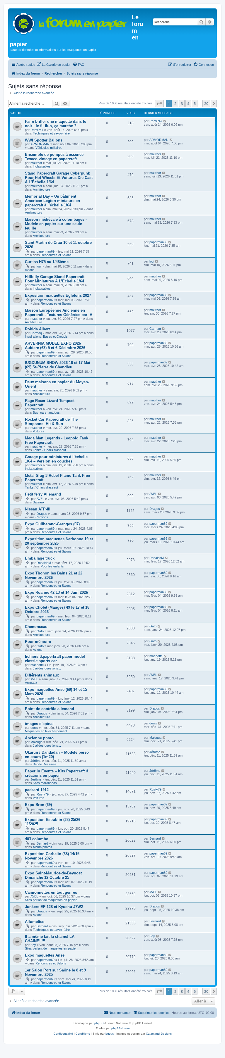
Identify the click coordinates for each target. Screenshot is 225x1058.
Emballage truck (39, 558)
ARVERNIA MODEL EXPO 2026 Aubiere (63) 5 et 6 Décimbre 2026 (55, 345)
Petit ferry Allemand (43, 494)
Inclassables (42, 166)
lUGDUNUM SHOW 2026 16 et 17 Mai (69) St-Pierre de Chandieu (57, 364)
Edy (33, 945)
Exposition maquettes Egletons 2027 (58, 295)
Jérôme (35, 760)
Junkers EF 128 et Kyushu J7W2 (54, 907)
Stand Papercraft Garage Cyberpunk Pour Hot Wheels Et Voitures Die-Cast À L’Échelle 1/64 (59, 177)
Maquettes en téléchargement (46, 731)
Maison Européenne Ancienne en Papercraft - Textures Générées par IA (58, 312)
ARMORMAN (40, 144)
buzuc (109, 1033)
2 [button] (175, 103)
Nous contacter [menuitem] (120, 1012)
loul (39, 266)
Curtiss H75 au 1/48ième (47, 262)
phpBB (99, 1023)
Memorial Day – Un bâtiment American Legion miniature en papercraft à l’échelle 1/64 (52, 200)
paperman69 (45, 251)
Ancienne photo (39, 738)
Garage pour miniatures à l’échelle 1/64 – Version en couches (56, 459)
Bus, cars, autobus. (47, 412)
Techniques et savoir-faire (51, 133)
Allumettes (34, 921)
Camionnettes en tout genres (51, 892)
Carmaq (36, 333)
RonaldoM (44, 563)
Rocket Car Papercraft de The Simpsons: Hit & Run (51, 421)
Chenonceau (36, 626)
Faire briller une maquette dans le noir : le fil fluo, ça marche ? (55, 123)
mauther (36, 163)
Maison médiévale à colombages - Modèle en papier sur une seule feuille (56, 223)
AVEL (40, 498)
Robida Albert (37, 329)
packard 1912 (37, 790)
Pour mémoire (38, 641)
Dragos (42, 513)
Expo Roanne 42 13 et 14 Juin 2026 (56, 592)
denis (34, 727)
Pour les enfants (52, 566)
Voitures (38, 431)
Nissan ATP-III (37, 509)
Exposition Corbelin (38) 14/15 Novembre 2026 (52, 856)
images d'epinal (39, 724)
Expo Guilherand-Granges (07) (52, 524)
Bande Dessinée (44, 764)
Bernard (42, 843)
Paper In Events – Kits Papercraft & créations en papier (56, 773)
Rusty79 (43, 794)
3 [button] (182, 103)
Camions (41, 517)
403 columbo (36, 839)
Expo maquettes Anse (44, 955)
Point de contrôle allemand (49, 709)
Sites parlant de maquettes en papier (51, 900)
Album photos (42, 847)
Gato (40, 631)
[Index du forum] (71, 22)
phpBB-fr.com (120, 1028)
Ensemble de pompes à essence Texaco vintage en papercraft (54, 156)
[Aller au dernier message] (165, 121)
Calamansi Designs (159, 1033)
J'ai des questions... (47, 668)
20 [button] (206, 103)
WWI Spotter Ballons (43, 140)
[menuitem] (54, 64)
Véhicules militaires (48, 147)
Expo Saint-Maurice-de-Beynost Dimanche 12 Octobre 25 (53, 875)
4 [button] (188, 103)
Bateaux (39, 502)
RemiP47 (36, 130)
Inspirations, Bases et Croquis (46, 336)
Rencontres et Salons (56, 255)
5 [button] (195, 103)
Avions (30, 270)
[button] (159, 103)
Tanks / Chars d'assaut (49, 450)
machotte (37, 665)
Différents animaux (42, 675)
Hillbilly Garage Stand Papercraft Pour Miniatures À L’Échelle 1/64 (54, 279)
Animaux (31, 682)
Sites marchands (45, 783)
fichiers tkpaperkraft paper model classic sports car (55, 658)
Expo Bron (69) (38, 804)
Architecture (41, 189)
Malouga (36, 742)
